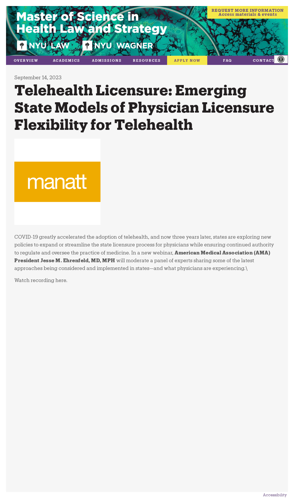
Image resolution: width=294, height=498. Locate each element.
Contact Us (268, 60)
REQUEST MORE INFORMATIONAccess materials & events (248, 12)
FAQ (227, 60)
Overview (26, 60)
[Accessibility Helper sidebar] (284, 59)
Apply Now (187, 60)
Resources (147, 60)
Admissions (107, 60)
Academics (66, 60)
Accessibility (275, 495)
